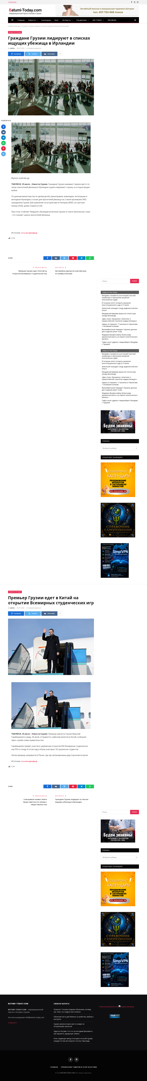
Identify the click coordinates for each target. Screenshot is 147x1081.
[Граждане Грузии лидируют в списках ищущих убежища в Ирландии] (51, 87)
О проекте (12, 1022)
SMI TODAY (97, 20)
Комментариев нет (34, 48)
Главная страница (14, 26)
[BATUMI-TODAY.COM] (25, 10)
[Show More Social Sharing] (60, 54)
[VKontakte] (3, 132)
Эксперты (66, 20)
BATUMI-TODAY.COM (68, 1073)
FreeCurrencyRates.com (108, 1006)
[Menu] (12, 20)
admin (12, 48)
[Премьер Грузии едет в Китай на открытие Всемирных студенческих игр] (51, 647)
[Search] (135, 20)
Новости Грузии (15, 32)
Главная (21, 20)
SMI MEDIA (112, 20)
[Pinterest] (3, 148)
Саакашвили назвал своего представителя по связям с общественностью (35, 802)
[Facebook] (3, 126)
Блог (57, 20)
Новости (32, 20)
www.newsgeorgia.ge (29, 233)
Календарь (46, 20)
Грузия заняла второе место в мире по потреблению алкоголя (45, 2)
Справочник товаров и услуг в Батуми (79, 1067)
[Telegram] (3, 137)
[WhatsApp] (3, 143)
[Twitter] (3, 154)
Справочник (81, 20)
